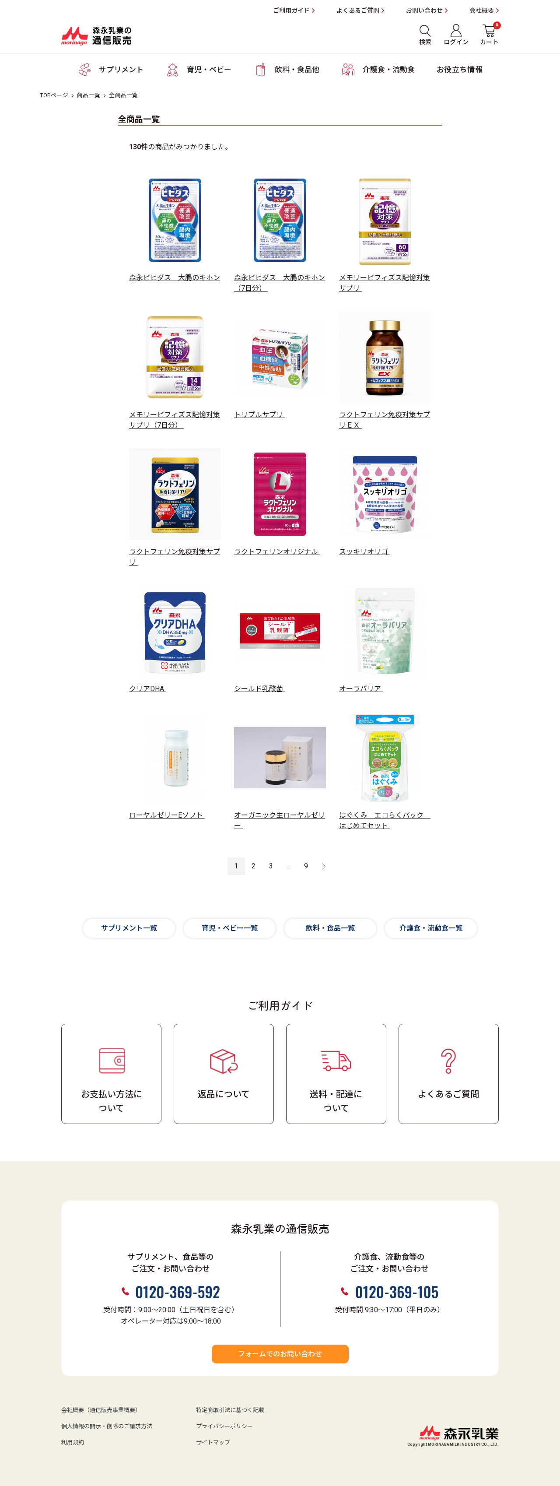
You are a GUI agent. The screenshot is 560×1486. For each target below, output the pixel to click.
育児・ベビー (209, 69)
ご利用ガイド (291, 10)
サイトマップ (213, 1443)
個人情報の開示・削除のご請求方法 (106, 1426)
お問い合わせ (424, 10)
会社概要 (481, 10)
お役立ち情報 (460, 69)
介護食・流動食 (389, 69)
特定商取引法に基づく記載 (230, 1410)
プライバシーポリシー (224, 1426)
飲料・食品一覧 (330, 928)
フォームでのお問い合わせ (280, 1354)
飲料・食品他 (297, 69)
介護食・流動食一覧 (430, 928)
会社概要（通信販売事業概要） (101, 1410)
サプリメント (121, 69)
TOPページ (54, 95)
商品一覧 (88, 95)
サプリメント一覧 (129, 928)
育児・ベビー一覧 (230, 928)
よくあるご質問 (357, 10)
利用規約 (72, 1443)
